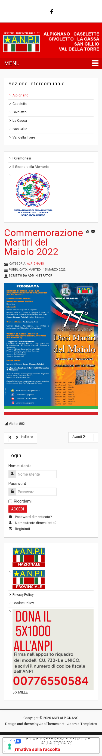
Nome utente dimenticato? (36, 523)
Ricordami (23, 501)
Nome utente (20, 466)
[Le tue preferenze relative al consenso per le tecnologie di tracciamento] (9, 746)
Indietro (26, 437)
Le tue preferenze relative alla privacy (56, 741)
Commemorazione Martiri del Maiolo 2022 (43, 242)
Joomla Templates (82, 724)
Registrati (22, 529)
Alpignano (35, 263)
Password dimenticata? (33, 517)
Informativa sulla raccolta (33, 749)
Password (17, 483)
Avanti (77, 437)
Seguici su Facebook (51, 11)
